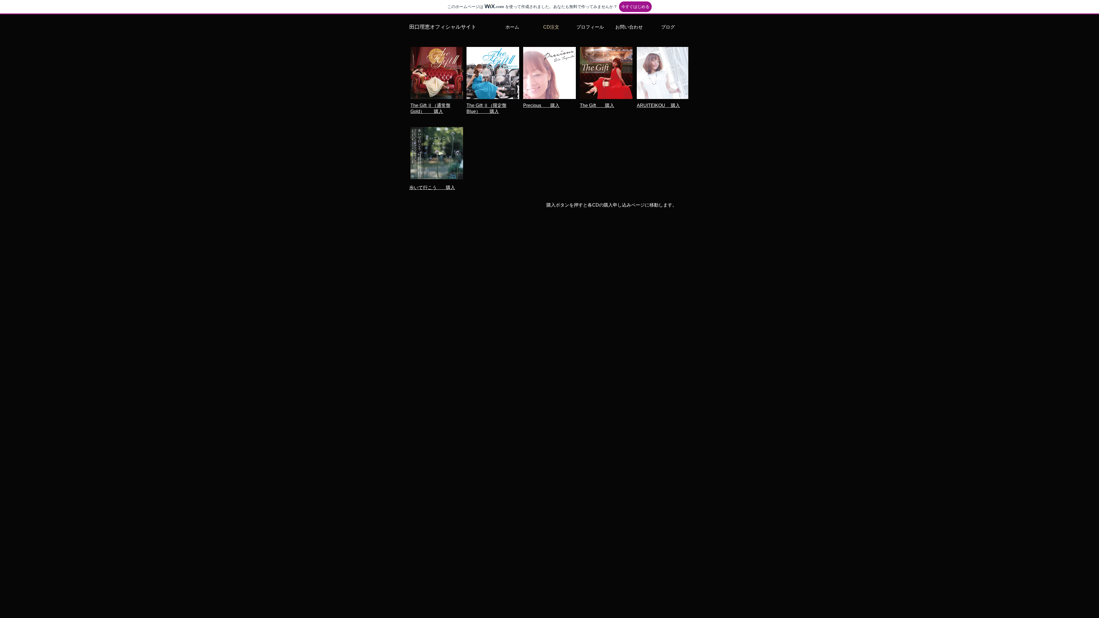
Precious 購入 (541, 105)
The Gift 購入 (597, 105)
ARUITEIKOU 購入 (658, 105)
